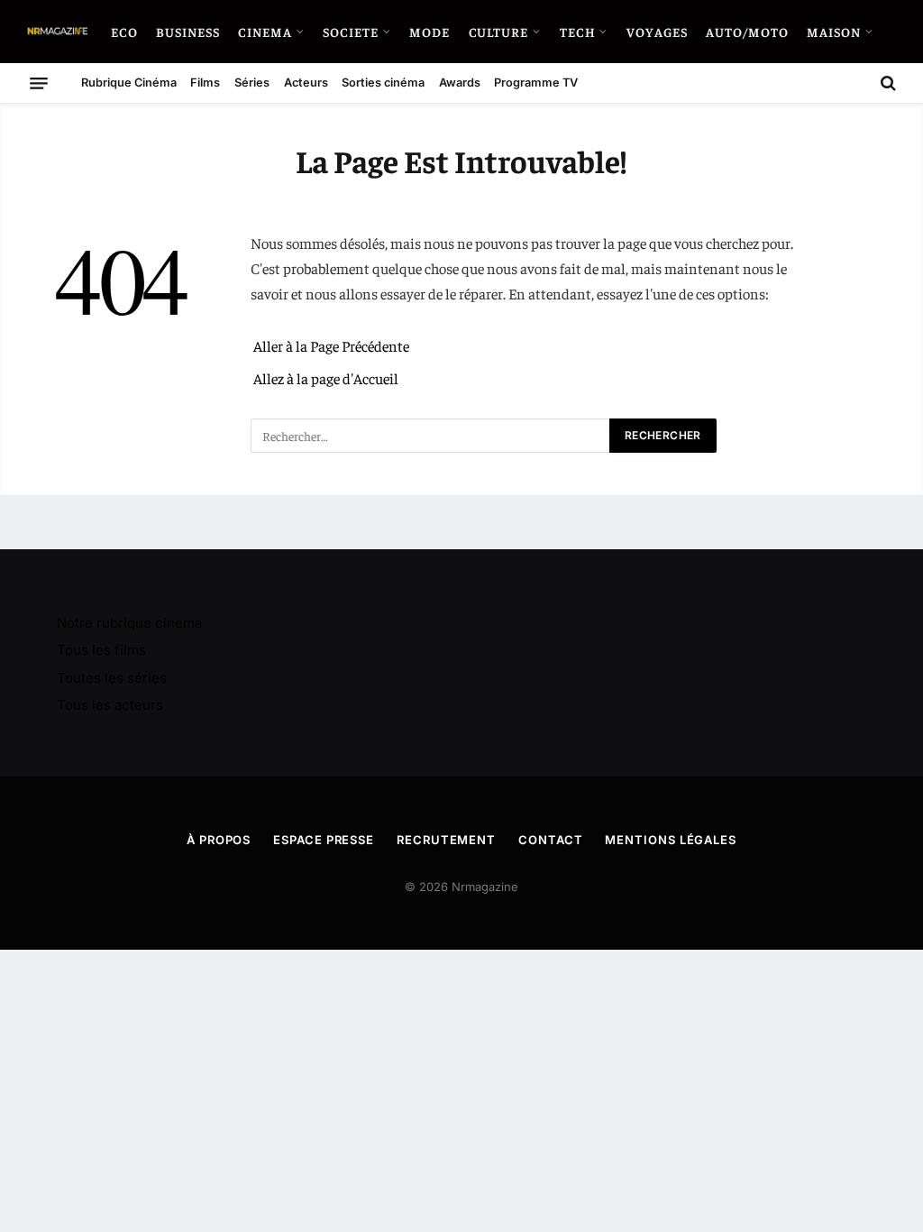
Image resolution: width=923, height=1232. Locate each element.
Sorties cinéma (383, 82)
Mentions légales (670, 839)
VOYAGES (657, 31)
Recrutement (446, 839)
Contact (550, 839)
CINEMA (265, 31)
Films (205, 82)
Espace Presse (323, 839)
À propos (219, 839)
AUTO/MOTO (747, 31)
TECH (578, 31)
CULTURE (499, 31)
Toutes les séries (112, 677)
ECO (124, 31)
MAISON (834, 31)
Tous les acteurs (110, 704)
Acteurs (306, 82)
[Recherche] (886, 83)
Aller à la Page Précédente (331, 345)
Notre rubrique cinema (129, 622)
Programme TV (536, 82)
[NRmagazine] (57, 31)
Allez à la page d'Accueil (325, 378)
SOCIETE (351, 31)
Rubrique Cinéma (129, 82)
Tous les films (101, 649)
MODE (429, 31)
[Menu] (39, 83)
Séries (252, 82)
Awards (459, 82)
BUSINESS (188, 31)
